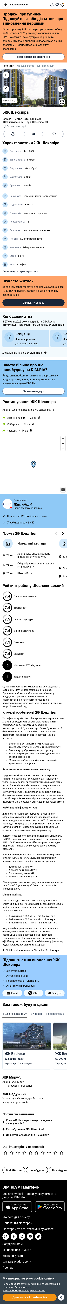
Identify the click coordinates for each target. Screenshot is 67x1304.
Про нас (7, 1267)
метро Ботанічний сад (28, 119)
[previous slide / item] (6, 89)
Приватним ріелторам (17, 1223)
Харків (7, 119)
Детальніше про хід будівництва (22, 352)
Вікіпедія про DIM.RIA (16, 1250)
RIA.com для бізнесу (16, 1217)
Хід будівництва (25, 65)
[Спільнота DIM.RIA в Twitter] (38, 1236)
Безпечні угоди (12, 1255)
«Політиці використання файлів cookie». (24, 1290)
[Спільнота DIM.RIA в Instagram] (5, 1236)
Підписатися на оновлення (33, 56)
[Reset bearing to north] (63, 448)
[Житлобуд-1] (7, 504)
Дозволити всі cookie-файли (30, 1297)
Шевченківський (13, 122)
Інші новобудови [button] (19, 4)
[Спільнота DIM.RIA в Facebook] (14, 1236)
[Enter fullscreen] (63, 489)
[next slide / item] (61, 89)
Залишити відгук (33, 391)
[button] (5, 4)
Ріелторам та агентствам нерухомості (28, 1229)
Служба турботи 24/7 (16, 1261)
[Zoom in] (63, 438)
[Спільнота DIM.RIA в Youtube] (30, 1236)
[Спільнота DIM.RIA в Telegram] (22, 1236)
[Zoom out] (63, 443)
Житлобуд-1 (31, 168)
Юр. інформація (45, 65)
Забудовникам (12, 1244)
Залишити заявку (33, 302)
